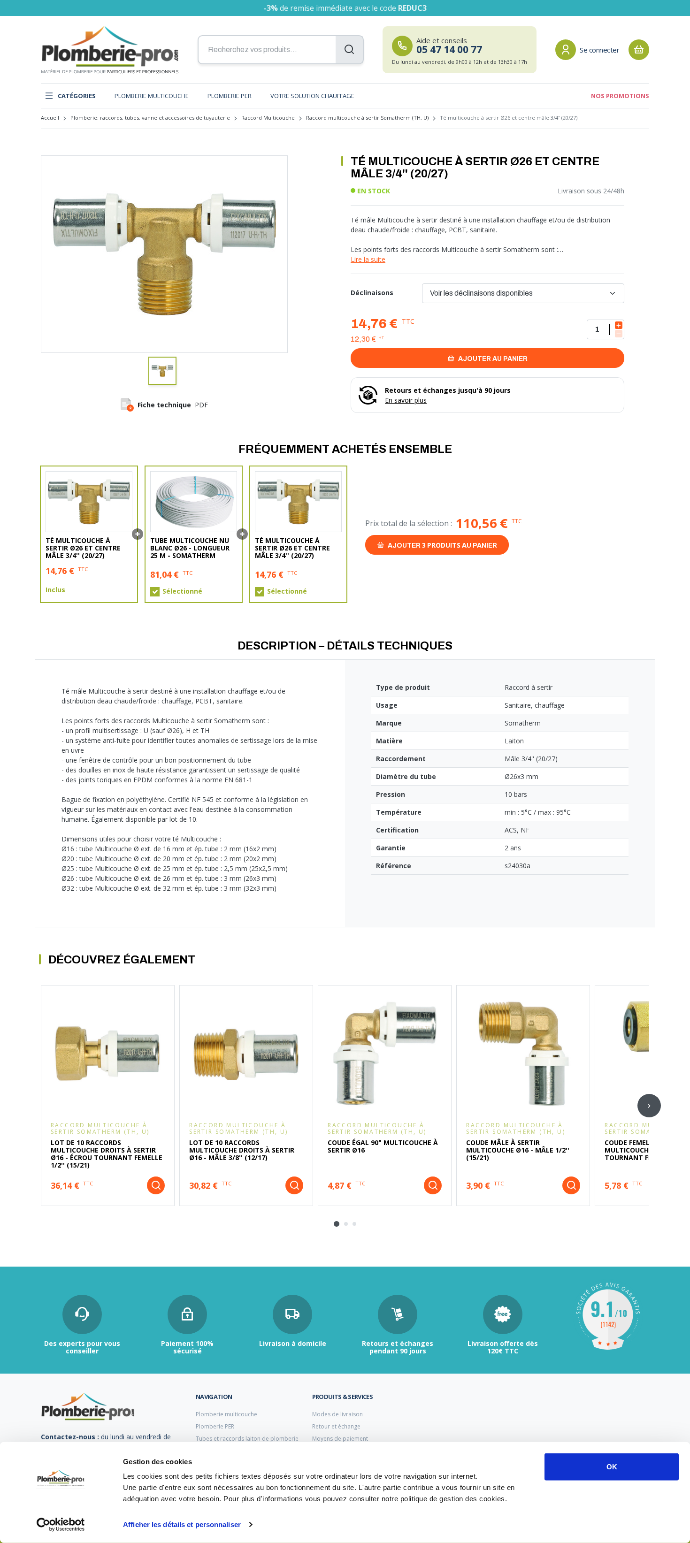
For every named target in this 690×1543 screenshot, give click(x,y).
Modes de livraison (337, 1414)
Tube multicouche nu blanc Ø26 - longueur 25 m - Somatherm (190, 548)
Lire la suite (368, 259)
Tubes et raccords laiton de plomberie (247, 1439)
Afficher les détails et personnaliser (182, 1524)
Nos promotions (620, 96)
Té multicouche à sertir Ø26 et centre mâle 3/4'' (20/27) (83, 548)
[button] (162, 371)
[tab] (336, 1224)
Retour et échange (336, 1426)
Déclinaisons (372, 292)
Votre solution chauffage (312, 96)
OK (611, 1467)
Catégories (77, 96)
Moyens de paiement (340, 1439)
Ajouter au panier (492, 358)
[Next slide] (649, 1105)
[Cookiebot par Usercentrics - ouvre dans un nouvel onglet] (61, 1525)
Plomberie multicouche (152, 96)
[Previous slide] (41, 1105)
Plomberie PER (229, 96)
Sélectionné (182, 591)
